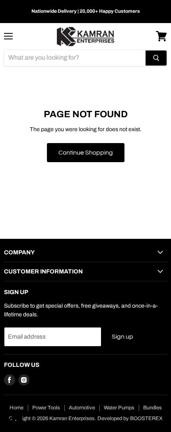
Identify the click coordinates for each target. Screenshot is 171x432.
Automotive (82, 408)
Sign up (122, 336)
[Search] (156, 58)
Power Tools (46, 408)
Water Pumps (119, 408)
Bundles (152, 408)
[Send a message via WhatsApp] (13, 418)
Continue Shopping (85, 152)
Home (16, 408)
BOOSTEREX (146, 418)
